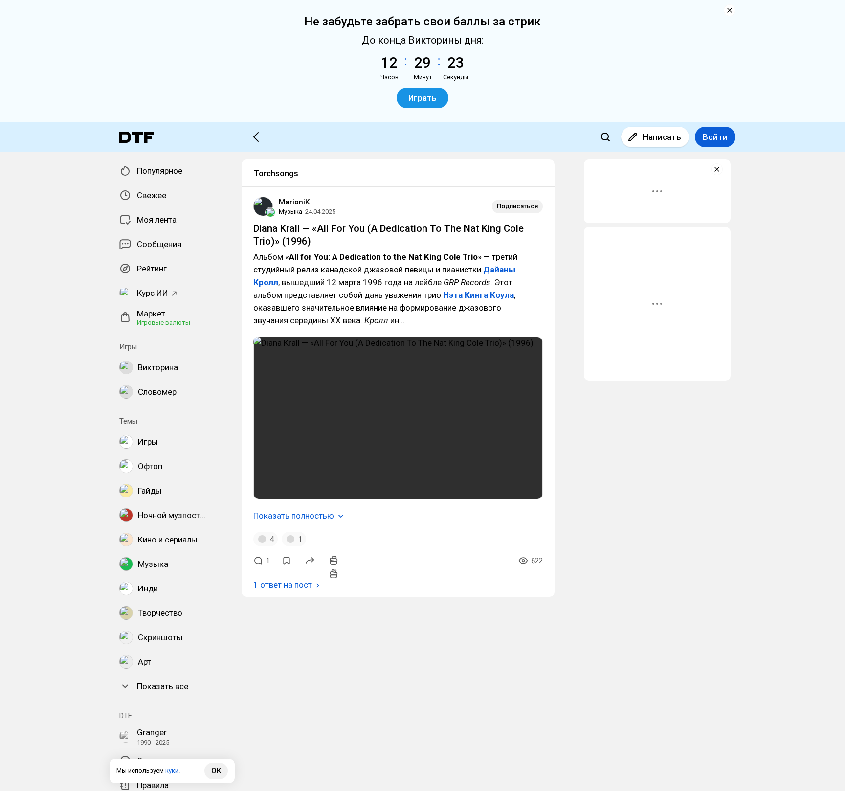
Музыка (290, 211)
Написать (662, 137)
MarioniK (294, 202)
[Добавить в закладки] (286, 560)
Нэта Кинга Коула (478, 295)
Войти (715, 137)
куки (171, 770)
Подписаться (517, 206)
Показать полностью (293, 515)
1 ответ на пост (282, 584)
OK (216, 771)
